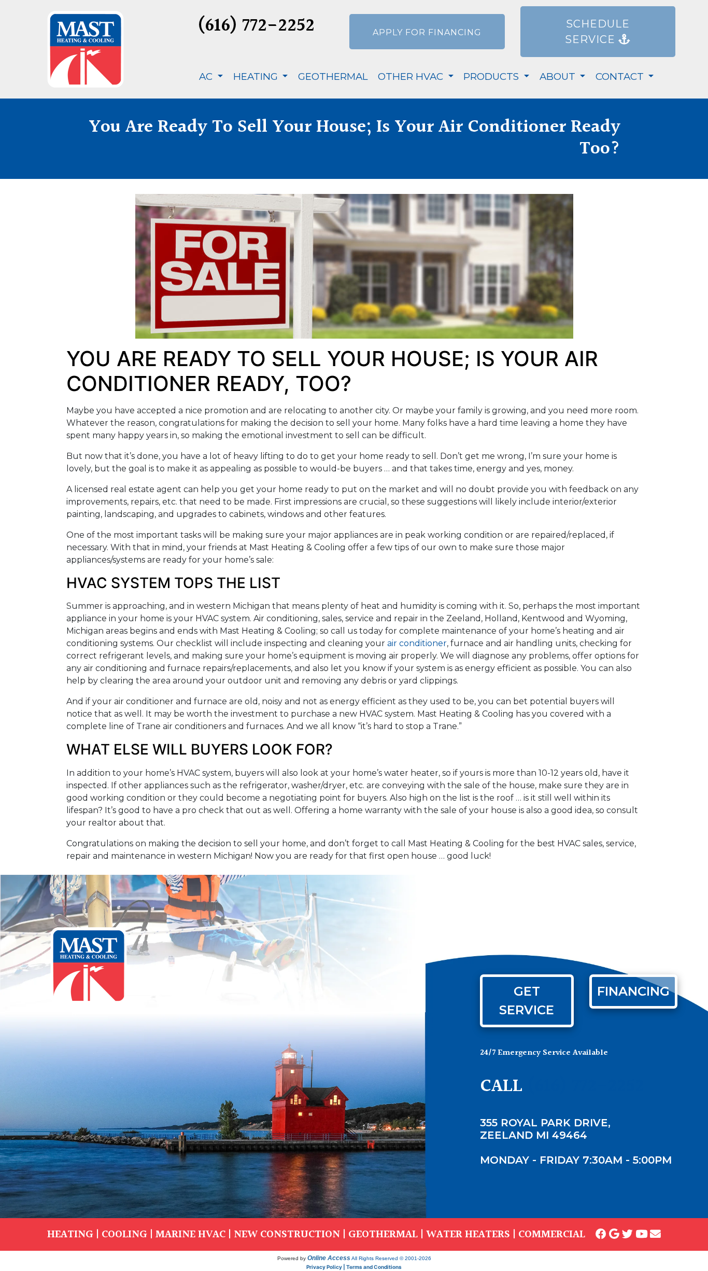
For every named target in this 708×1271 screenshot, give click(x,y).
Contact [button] (621, 76)
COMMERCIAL (551, 1234)
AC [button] (207, 76)
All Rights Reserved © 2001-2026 (391, 1258)
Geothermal (333, 76)
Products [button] (492, 76)
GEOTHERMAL (383, 1234)
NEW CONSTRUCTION (287, 1234)
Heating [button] (256, 76)
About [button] (559, 76)
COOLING (124, 1234)
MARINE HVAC (190, 1234)
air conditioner (417, 643)
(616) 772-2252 (256, 26)
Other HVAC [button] (412, 76)
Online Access (328, 1258)
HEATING (70, 1234)
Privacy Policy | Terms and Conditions (354, 1267)
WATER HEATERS (468, 1234)
